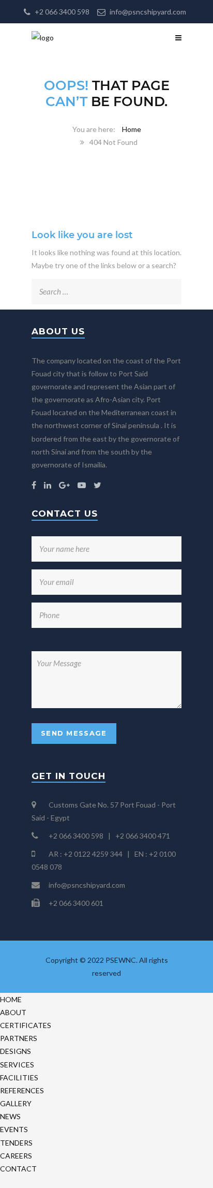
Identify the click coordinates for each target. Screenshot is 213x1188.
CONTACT (18, 1168)
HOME (11, 999)
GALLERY (16, 1103)
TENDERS (16, 1142)
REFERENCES (22, 1090)
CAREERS (16, 1155)
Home (131, 129)
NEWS (10, 1116)
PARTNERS (18, 1038)
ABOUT (13, 1012)
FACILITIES (19, 1077)
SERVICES (17, 1064)
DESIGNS (15, 1051)
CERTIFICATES (25, 1025)
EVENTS (14, 1129)
